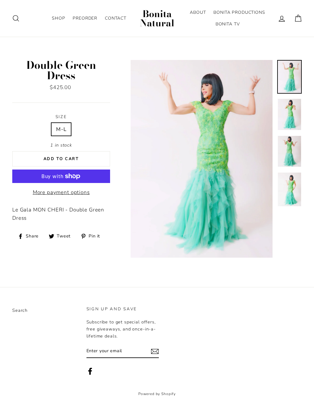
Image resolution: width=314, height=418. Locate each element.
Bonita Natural (157, 18)
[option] (202, 159)
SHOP (58, 18)
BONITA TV (228, 24)
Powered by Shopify (157, 393)
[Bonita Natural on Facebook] (90, 371)
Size (61, 117)
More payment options (61, 192)
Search (20, 310)
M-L (61, 129)
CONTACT (115, 18)
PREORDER (85, 18)
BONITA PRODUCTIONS (239, 12)
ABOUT (198, 12)
